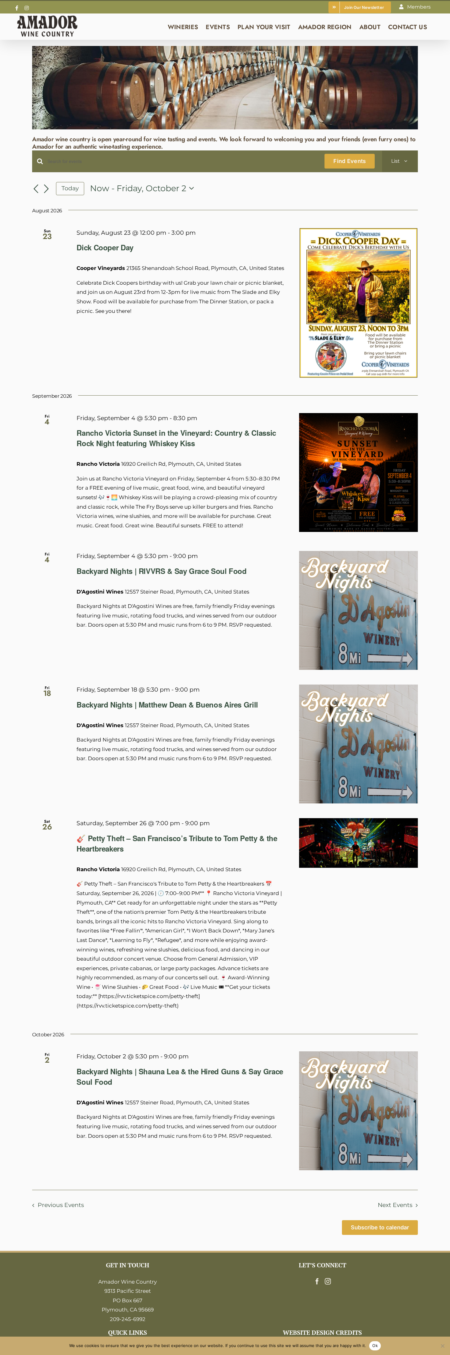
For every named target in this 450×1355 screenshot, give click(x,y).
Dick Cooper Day (105, 247)
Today (70, 188)
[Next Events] (46, 189)
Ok (375, 1345)
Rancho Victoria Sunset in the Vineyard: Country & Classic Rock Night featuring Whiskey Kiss (176, 437)
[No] (442, 1346)
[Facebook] (317, 1281)
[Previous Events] (35, 189)
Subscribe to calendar (380, 1227)
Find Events (349, 161)
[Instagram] (328, 1281)
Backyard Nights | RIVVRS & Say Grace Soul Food (161, 571)
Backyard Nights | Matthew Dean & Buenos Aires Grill (167, 704)
